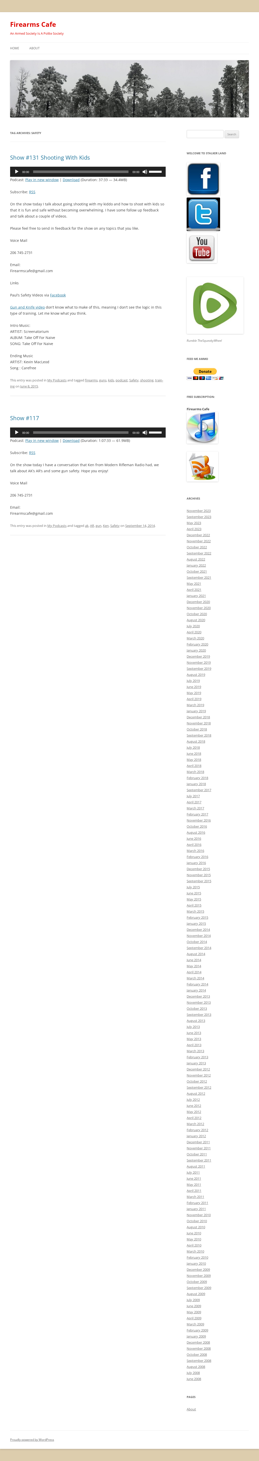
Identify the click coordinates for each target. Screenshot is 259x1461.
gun (98, 525)
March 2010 (195, 1251)
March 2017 (195, 808)
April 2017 (194, 802)
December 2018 (198, 717)
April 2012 (194, 1117)
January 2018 (196, 784)
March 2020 (195, 638)
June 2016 (194, 838)
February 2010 (197, 1257)
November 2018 (199, 723)
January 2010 (196, 1263)
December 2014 (198, 929)
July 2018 (193, 747)
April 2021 (194, 589)
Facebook (58, 295)
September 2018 (199, 735)
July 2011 (193, 1172)
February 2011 (197, 1202)
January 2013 (196, 1063)
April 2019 (194, 699)
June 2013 (194, 1032)
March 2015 (195, 911)
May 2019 (194, 693)
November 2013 (199, 1002)
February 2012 (197, 1130)
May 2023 (194, 523)
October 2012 (197, 1081)
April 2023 (194, 529)
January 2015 (196, 923)
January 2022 (196, 565)
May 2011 (194, 1184)
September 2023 (199, 516)
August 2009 (196, 1294)
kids (111, 380)
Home (14, 48)
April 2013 (194, 1045)
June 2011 (194, 1178)
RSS (32, 191)
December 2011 (198, 1142)
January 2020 (196, 650)
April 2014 (194, 972)
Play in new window (42, 179)
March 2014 (195, 978)
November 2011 (199, 1148)
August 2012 (196, 1093)
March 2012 (195, 1124)
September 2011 (199, 1160)
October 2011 (197, 1154)
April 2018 (194, 765)
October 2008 (197, 1354)
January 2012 (196, 1136)
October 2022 (197, 547)
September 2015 (199, 881)
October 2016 (197, 826)
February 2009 (197, 1330)
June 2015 (194, 893)
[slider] (156, 171)
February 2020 (197, 644)
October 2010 (197, 1221)
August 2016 (196, 832)
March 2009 (195, 1324)
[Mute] (144, 171)
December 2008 (198, 1342)
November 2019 (199, 662)
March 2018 (195, 771)
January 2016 (196, 863)
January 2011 (196, 1209)
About (34, 48)
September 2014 (199, 948)
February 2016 (197, 856)
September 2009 (199, 1287)
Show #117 (24, 418)
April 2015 (194, 905)
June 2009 (194, 1306)
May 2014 (194, 966)
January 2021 (196, 595)
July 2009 (193, 1300)
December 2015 (198, 869)
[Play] (16, 171)
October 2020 (197, 614)
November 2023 (199, 510)
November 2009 (199, 1275)
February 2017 (197, 814)
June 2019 (194, 686)
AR (92, 525)
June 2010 (194, 1233)
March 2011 (195, 1196)
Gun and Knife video (27, 307)
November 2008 (199, 1348)
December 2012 (198, 1069)
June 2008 (194, 1379)
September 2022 (199, 553)
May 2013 (194, 1039)
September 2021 (199, 577)
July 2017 (193, 796)
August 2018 (196, 741)
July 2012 (193, 1099)
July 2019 (193, 680)
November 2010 (199, 1215)
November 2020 (199, 608)
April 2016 (194, 844)
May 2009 (194, 1312)
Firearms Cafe (33, 24)
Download (71, 179)
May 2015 (194, 899)
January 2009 (196, 1336)
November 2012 (199, 1075)
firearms (91, 380)
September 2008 (199, 1360)
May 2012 (194, 1111)
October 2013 (197, 1008)
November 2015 (199, 875)
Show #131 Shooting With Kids (50, 157)
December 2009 (198, 1269)
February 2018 (197, 778)
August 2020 (196, 620)
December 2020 (198, 601)
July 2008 (193, 1372)
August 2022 (196, 559)
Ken (106, 525)
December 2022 (198, 535)
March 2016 (195, 850)
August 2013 (196, 1020)
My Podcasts (57, 380)
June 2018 (194, 753)
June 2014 (194, 960)
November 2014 (199, 935)
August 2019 (196, 674)
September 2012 (199, 1087)
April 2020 (194, 632)
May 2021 (194, 583)
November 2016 (199, 820)
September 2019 (199, 668)
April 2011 (194, 1190)
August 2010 (196, 1227)
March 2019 (195, 705)
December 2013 (198, 996)
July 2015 (193, 887)
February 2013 (197, 1057)
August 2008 (196, 1366)
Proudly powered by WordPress (32, 1439)
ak (87, 525)
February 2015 (197, 917)
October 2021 (197, 571)
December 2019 (198, 656)
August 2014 (196, 954)
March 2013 (195, 1051)
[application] (88, 172)
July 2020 (193, 626)
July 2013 (193, 1026)
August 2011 (196, 1166)
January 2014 (196, 990)
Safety (134, 380)
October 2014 (197, 941)
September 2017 (199, 790)
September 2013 (199, 1014)
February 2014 (197, 984)
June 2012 (194, 1105)
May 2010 (194, 1239)
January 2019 (196, 711)
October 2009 (197, 1281)
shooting (147, 380)
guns (102, 380)
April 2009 (194, 1318)
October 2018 (197, 729)
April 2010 (194, 1245)
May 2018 (194, 759)
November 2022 (199, 541)
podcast (122, 380)
